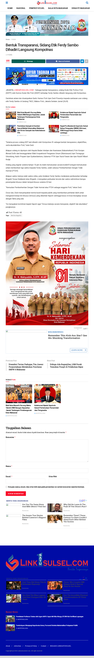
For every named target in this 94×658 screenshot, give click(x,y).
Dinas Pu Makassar (81, 8)
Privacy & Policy (31, 646)
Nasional (20, 8)
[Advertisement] (47, 536)
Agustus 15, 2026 (12, 416)
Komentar (11, 437)
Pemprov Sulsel (36, 8)
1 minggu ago (22, 122)
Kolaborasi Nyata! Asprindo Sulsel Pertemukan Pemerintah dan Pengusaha (73, 115)
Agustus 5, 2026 (40, 413)
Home (10, 8)
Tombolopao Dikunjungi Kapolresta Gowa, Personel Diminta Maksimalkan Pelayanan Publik (47, 625)
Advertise (17, 646)
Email (9, 476)
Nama (9, 466)
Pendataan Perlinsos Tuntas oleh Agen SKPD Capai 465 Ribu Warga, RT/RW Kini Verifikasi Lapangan (49, 616)
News (38, 401)
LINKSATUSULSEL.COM (23, 90)
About (8, 646)
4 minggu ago (65, 135)
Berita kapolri (16, 215)
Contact (43, 646)
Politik (13, 39)
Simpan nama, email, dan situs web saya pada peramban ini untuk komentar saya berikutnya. (46, 487)
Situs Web (53, 476)
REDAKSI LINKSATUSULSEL (60, 646)
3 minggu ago (65, 119)
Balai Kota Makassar (58, 8)
